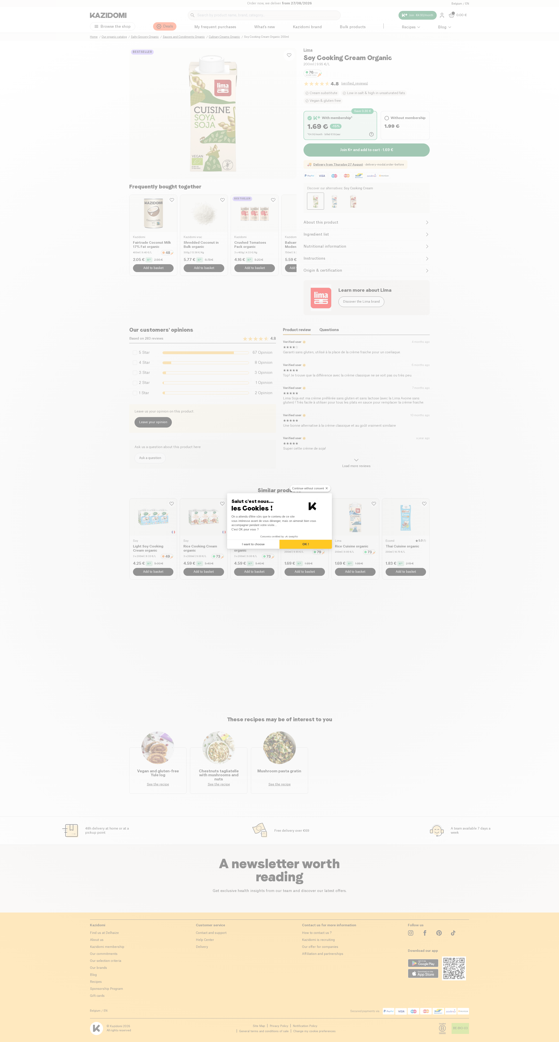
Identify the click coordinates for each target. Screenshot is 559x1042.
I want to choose (253, 544)
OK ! (305, 544)
